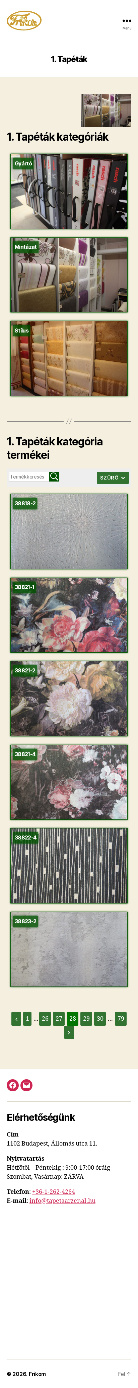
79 (121, 1019)
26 (45, 1019)
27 (59, 1019)
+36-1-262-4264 (53, 1192)
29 (86, 1019)
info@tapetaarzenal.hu (62, 1201)
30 (100, 1019)
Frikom (37, 1374)
